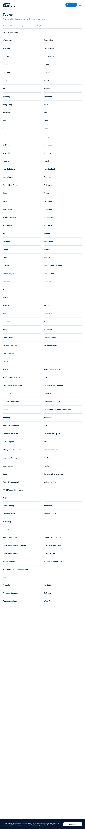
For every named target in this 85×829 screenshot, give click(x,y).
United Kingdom (9, 274)
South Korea (8, 225)
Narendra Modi (9, 514)
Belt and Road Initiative (12, 385)
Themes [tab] (31, 26)
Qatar (5, 193)
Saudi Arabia (49, 201)
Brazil (5, 64)
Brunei (46, 64)
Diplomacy (7, 409)
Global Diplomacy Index (54, 537)
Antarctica (48, 40)
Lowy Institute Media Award (14, 545)
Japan (5, 129)
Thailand (6, 241)
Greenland (48, 96)
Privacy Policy (56, 825)
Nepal (46, 161)
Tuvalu (5, 257)
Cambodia (7, 72)
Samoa (5, 201)
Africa (46, 305)
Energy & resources (11, 425)
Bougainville (49, 56)
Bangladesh (49, 48)
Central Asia (8, 321)
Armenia (6, 585)
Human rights (8, 442)
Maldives (6, 145)
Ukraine (6, 266)
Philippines (48, 185)
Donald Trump (8, 505)
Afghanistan (8, 40)
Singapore (48, 209)
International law (51, 450)
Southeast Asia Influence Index (16, 569)
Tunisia (47, 249)
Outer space (8, 466)
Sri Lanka (48, 225)
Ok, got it (72, 824)
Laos (46, 129)
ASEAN (6, 305)
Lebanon (6, 137)
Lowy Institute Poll (10, 553)
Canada (47, 72)
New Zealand (49, 169)
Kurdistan (48, 585)
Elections (47, 417)
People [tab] (39, 26)
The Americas (8, 354)
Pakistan (47, 177)
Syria (5, 233)
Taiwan (47, 233)
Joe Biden (48, 505)
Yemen (5, 290)
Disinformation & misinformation (57, 409)
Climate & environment (53, 385)
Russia (46, 193)
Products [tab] (47, 26)
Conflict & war (9, 393)
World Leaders (50, 514)
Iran (45, 113)
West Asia (48, 601)
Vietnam (47, 282)
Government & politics (53, 434)
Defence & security (52, 401)
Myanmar (48, 153)
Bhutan (6, 56)
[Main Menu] (80, 5)
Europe (6, 329)
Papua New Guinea (10, 185)
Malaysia (47, 137)
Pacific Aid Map (9, 561)
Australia (6, 48)
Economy (6, 417)
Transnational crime (11, 601)
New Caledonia (9, 169)
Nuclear (47, 458)
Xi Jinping (7, 522)
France (47, 88)
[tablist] (30, 26)
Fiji (4, 88)
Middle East (8, 337)
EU (45, 321)
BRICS (46, 377)
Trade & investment (11, 482)
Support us (71, 5)
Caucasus (48, 313)
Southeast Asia (50, 346)
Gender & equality (10, 434)
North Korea (8, 177)
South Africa (49, 217)
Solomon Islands (9, 217)
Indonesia (7, 113)
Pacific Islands (50, 337)
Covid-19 (47, 393)
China (5, 80)
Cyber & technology (11, 401)
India (46, 104)
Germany (6, 96)
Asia (4, 313)
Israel (46, 121)
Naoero (6, 161)
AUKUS (6, 369)
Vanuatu (6, 282)
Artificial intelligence (11, 377)
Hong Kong (7, 104)
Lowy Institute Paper (52, 545)
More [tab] (55, 26)
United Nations (50, 482)
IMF (45, 442)
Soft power (48, 593)
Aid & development (52, 369)
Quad (5, 474)
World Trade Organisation (13, 490)
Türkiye (47, 257)
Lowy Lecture (49, 553)
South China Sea (10, 346)
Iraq (4, 121)
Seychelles (7, 209)
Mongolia (6, 153)
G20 (45, 425)
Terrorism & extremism (53, 474)
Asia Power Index (10, 537)
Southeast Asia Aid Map (54, 561)
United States (50, 274)
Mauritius (48, 145)
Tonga (5, 249)
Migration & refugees (11, 458)
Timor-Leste (49, 241)
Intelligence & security (12, 450)
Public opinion (49, 466)
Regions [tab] (23, 26)
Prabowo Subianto (10, 593)
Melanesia (48, 329)
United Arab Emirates (53, 266)
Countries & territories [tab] (10, 26)
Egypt (46, 80)
